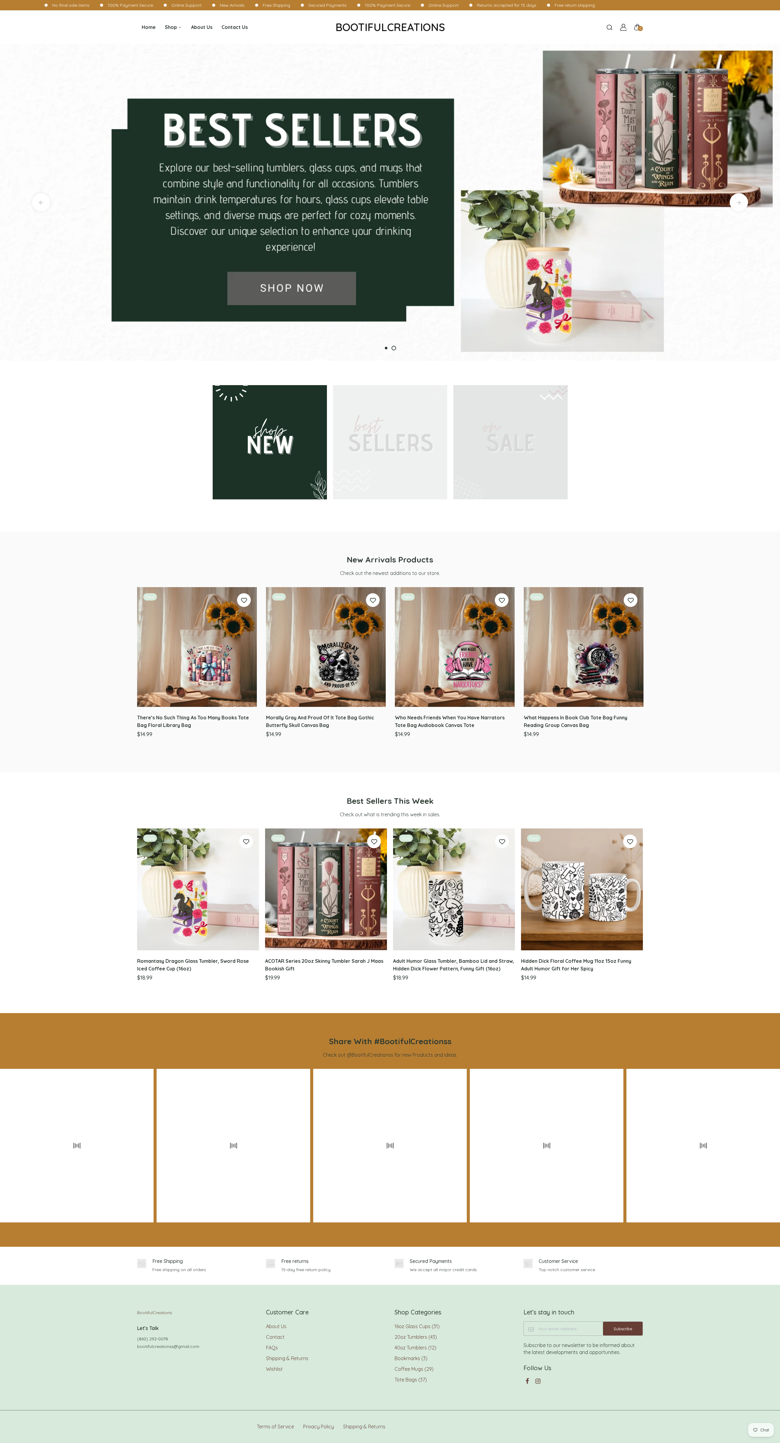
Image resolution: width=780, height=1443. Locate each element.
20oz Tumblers (416, 1337)
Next (739, 202)
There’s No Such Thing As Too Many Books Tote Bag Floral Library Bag (193, 721)
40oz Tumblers (415, 1348)
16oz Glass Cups (417, 1326)
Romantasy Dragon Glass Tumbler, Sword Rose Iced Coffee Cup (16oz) (193, 965)
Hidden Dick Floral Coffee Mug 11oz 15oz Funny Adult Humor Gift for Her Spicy (576, 965)
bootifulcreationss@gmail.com (168, 1346)
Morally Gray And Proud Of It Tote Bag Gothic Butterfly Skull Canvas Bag (320, 721)
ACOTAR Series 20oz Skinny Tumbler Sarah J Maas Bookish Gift (324, 965)
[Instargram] (538, 1381)
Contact (275, 1337)
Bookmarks (411, 1358)
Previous (41, 202)
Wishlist (274, 1369)
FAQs (272, 1348)
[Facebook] (527, 1381)
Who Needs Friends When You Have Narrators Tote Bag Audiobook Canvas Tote (450, 721)
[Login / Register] (623, 27)
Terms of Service (275, 1427)
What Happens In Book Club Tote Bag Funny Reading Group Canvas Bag (575, 721)
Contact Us (235, 27)
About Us (201, 27)
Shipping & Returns (287, 1358)
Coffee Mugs (414, 1369)
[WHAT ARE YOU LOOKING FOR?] (609, 27)
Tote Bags (411, 1380)
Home (149, 27)
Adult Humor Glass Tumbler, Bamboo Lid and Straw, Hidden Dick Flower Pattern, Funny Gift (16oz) (453, 965)
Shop (171, 27)
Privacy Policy (318, 1427)
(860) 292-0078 (152, 1339)
